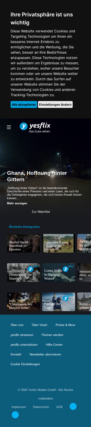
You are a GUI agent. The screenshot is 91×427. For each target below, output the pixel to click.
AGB (59, 407)
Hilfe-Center (54, 344)
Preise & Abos (65, 325)
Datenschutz (41, 407)
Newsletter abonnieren (45, 354)
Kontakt (16, 354)
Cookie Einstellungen (25, 364)
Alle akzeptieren (24, 104)
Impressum (19, 407)
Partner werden (52, 335)
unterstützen (24, 344)
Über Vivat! (39, 325)
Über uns (17, 325)
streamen (22, 335)
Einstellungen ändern (55, 104)
